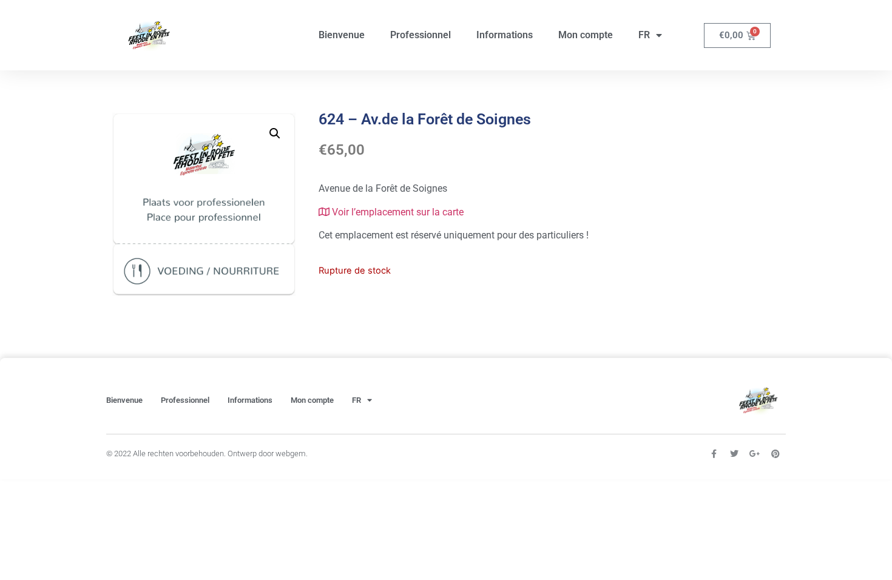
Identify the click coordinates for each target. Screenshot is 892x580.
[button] (275, 133)
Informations (504, 35)
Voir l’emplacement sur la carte (396, 212)
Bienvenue (342, 35)
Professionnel (420, 35)
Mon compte (585, 35)
